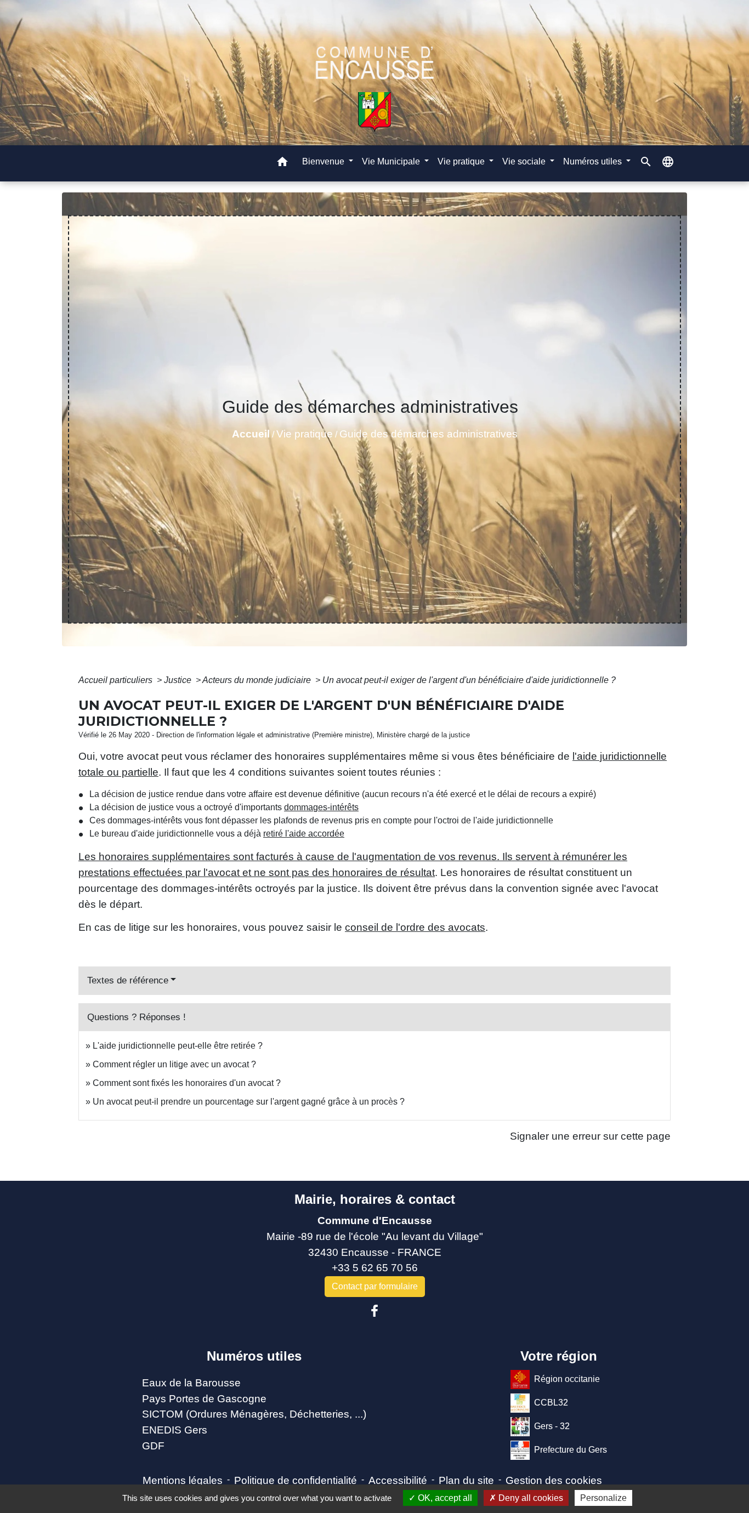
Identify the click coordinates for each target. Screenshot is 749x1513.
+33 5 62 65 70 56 (375, 1267)
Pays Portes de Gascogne (204, 1398)
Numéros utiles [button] (593, 161)
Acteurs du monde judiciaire (257, 680)
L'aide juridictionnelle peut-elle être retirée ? (178, 1045)
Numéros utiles (254, 1356)
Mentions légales (183, 1480)
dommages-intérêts (321, 807)
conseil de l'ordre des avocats (415, 927)
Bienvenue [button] (324, 161)
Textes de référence (127, 980)
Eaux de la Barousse (191, 1383)
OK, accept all (444, 1498)
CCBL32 (551, 1402)
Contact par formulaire (375, 1286)
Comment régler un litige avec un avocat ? (174, 1064)
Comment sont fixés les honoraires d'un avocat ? (187, 1083)
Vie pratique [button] (462, 161)
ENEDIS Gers (174, 1430)
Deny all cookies (529, 1498)
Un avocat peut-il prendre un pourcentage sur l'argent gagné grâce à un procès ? (249, 1101)
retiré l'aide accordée (303, 833)
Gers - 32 (552, 1426)
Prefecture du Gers (570, 1449)
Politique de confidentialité (295, 1480)
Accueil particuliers (116, 680)
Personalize (603, 1498)
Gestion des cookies (554, 1480)
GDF (153, 1446)
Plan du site (466, 1480)
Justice (179, 680)
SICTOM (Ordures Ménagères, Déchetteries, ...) (254, 1414)
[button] (282, 163)
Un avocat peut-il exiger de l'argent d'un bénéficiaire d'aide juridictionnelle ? (469, 680)
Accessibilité (397, 1480)
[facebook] (374, 1311)
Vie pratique (304, 434)
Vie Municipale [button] (392, 161)
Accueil (251, 434)
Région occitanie (567, 1379)
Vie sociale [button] (525, 161)
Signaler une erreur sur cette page (590, 1136)
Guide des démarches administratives (428, 434)
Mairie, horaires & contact (374, 1199)
